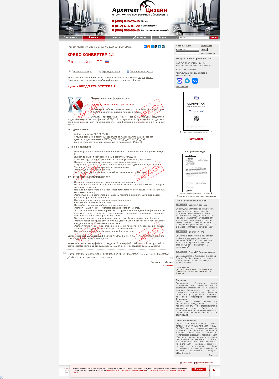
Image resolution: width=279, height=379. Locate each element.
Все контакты (182, 87)
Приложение (126, 104)
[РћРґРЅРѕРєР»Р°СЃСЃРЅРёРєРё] (148, 46)
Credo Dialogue (96, 47)
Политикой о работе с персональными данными (126, 370)
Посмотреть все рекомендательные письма (196, 196)
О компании (70, 37)
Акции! (163, 37)
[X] (156, 46)
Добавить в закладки (82, 71)
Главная (72, 47)
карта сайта (187, 363)
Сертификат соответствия (104, 104)
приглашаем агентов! (204, 363)
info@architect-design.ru (186, 69)
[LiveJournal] (163, 46)
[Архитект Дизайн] (139, 12)
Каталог (93, 37)
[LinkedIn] (159, 46)
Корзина (141, 37)
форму (136, 80)
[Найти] (214, 37)
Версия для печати (111, 71)
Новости (116, 37)
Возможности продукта (141, 71)
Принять (198, 369)
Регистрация (206, 46)
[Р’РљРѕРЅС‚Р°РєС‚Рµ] (145, 46)
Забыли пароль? (208, 53)
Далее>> (213, 355)
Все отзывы (168, 265)
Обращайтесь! (145, 77)
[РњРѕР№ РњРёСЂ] (152, 46)
